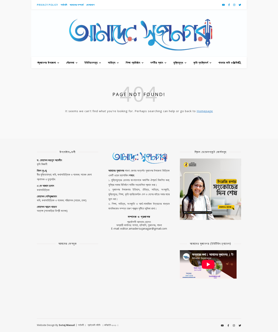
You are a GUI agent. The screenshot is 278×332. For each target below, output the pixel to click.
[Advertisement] (139, 264)
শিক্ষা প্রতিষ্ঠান (133, 62)
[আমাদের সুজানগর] (139, 33)
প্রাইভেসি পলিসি (94, 325)
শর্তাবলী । (82, 325)
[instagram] (234, 4)
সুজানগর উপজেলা (47, 62)
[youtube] (223, 4)
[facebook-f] (229, 4)
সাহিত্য (112, 62)
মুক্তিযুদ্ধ (178, 62)
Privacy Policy (47, 4)
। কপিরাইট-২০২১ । (110, 325)
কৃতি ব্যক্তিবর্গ (200, 62)
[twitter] (240, 4)
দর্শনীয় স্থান (157, 62)
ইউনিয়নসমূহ (91, 62)
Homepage (205, 111)
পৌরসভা (70, 62)
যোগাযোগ (90, 4)
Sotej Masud (67, 325)
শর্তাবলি (64, 4)
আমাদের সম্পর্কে (76, 4)
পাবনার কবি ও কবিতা (229, 62)
